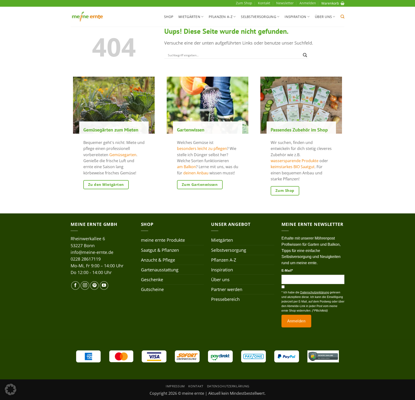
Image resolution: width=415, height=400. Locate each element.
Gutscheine (152, 289)
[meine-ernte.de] (87, 16)
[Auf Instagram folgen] (84, 285)
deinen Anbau (195, 173)
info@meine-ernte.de (92, 252)
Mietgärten (189, 16)
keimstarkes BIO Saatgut (293, 166)
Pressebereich (225, 299)
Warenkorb (330, 3)
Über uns (323, 16)
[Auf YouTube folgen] (104, 285)
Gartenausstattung (159, 270)
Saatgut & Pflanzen (160, 250)
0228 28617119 (86, 259)
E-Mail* (287, 270)
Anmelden (296, 321)
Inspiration (295, 16)
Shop (168, 16)
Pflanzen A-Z (220, 16)
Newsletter (285, 3)
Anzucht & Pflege (158, 260)
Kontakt (264, 3)
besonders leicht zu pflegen (202, 148)
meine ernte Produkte (163, 240)
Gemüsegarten (122, 154)
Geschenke (152, 279)
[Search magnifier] (305, 55)
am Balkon (186, 166)
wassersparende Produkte (294, 160)
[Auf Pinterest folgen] (94, 285)
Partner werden (226, 289)
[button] (342, 16)
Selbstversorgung (258, 16)
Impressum (175, 386)
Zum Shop (244, 3)
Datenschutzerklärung (228, 386)
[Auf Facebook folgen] (75, 285)
